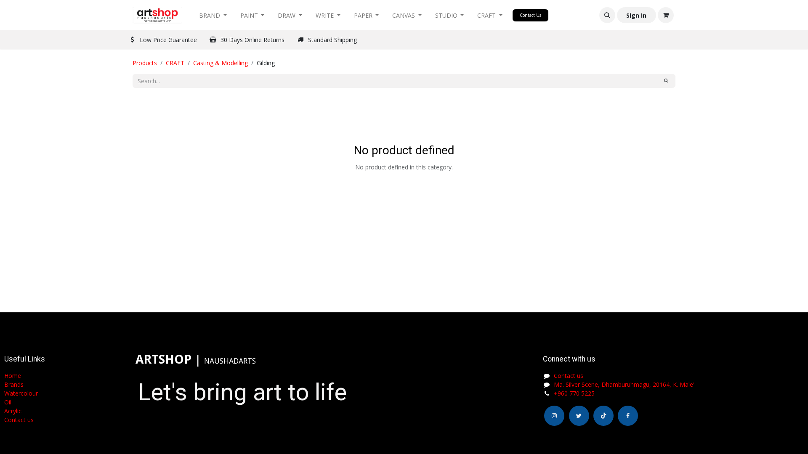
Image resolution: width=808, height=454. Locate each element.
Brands (14, 384)
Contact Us (530, 15)
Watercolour (21, 393)
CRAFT (175, 63)
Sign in (636, 15)
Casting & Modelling (220, 63)
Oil (7, 402)
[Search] (666, 81)
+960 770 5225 (574, 393)
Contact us (568, 376)
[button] (607, 15)
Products (145, 63)
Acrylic (12, 411)
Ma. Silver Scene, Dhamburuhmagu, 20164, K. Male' (624, 384)
